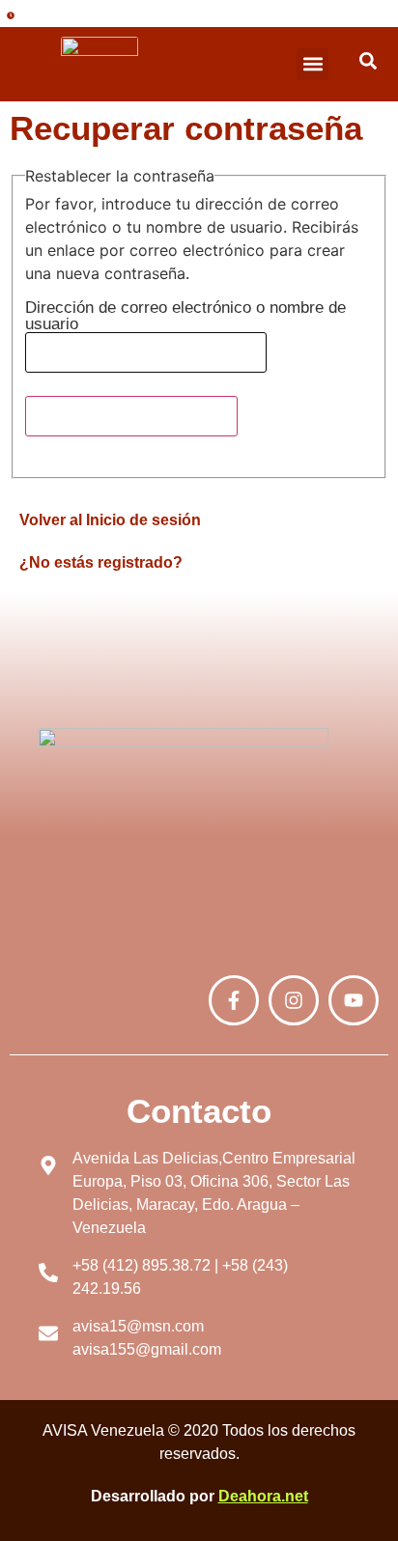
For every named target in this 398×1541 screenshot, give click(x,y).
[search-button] (368, 61)
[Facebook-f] (234, 1000)
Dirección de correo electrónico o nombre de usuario (185, 315)
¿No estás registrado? (101, 562)
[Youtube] (353, 1000)
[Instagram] (294, 1000)
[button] (312, 64)
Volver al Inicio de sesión (110, 520)
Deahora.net (263, 1496)
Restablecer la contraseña (131, 415)
